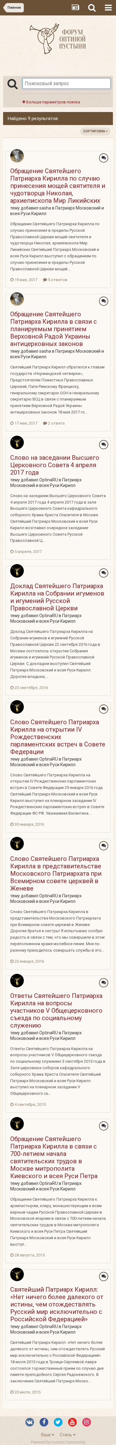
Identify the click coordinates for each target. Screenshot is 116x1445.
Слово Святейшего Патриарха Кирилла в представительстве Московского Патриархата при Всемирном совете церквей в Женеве (55, 873)
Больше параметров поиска (52, 102)
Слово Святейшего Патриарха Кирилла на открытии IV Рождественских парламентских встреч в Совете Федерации (57, 736)
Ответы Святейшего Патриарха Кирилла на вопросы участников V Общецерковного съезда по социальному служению (56, 1010)
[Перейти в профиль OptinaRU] (17, 442)
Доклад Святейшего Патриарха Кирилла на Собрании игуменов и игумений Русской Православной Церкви (57, 597)
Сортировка (94, 131)
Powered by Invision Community (58, 1442)
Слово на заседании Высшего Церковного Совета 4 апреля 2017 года (54, 465)
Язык (46, 1434)
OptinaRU (48, 479)
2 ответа (56, 423)
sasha (45, 208)
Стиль (66, 1434)
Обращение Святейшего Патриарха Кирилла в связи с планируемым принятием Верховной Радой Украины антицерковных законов (53, 328)
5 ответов (57, 279)
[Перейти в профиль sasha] (17, 156)
